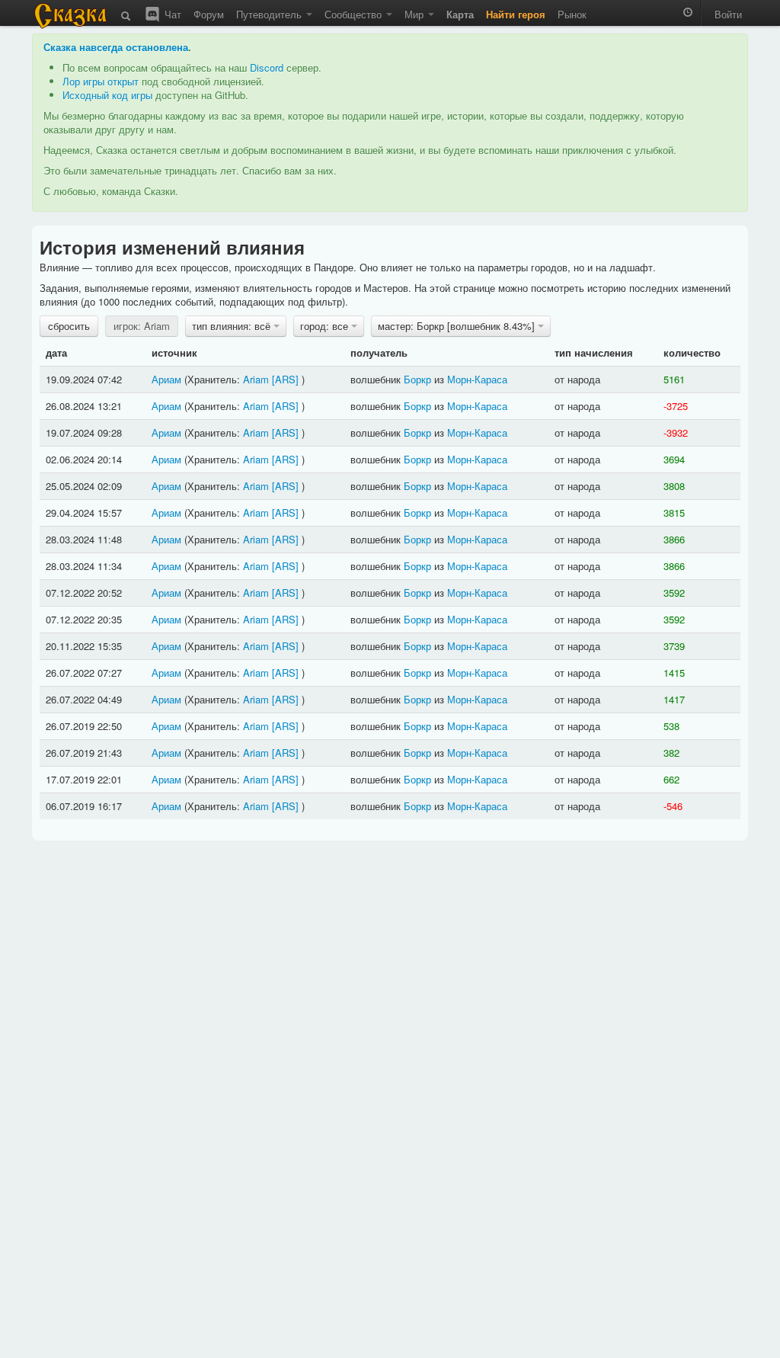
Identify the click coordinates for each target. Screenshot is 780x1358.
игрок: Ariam (141, 326)
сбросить (69, 326)
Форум (208, 14)
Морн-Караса (477, 379)
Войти (728, 14)
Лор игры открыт (100, 81)
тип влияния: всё (232, 326)
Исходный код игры (107, 95)
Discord (266, 67)
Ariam (256, 379)
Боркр (417, 379)
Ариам (166, 379)
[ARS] (285, 379)
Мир (415, 14)
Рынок (572, 14)
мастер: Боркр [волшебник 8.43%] (458, 326)
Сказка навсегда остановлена (115, 47)
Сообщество (354, 14)
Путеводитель (270, 14)
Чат (171, 14)
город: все (325, 326)
